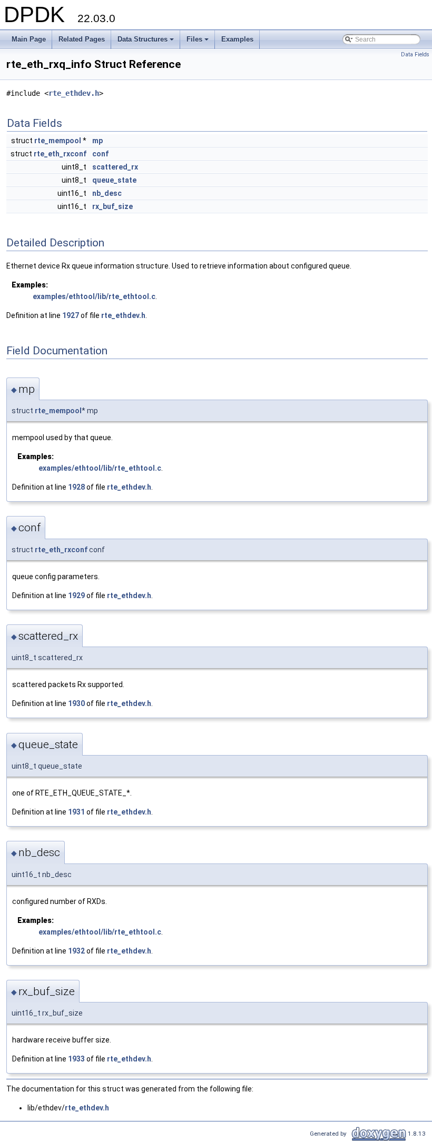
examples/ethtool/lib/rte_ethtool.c (94, 296)
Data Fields (415, 54)
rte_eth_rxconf (60, 154)
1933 (76, 1059)
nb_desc (107, 193)
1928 (76, 487)
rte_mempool (57, 140)
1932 (76, 951)
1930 (76, 703)
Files (198, 42)
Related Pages (81, 39)
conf (100, 154)
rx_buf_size (112, 206)
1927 (70, 315)
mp (97, 140)
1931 (76, 812)
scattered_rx (115, 167)
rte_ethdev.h (73, 93)
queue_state (114, 180)
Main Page (29, 39)
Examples (237, 39)
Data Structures (146, 42)
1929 (76, 595)
